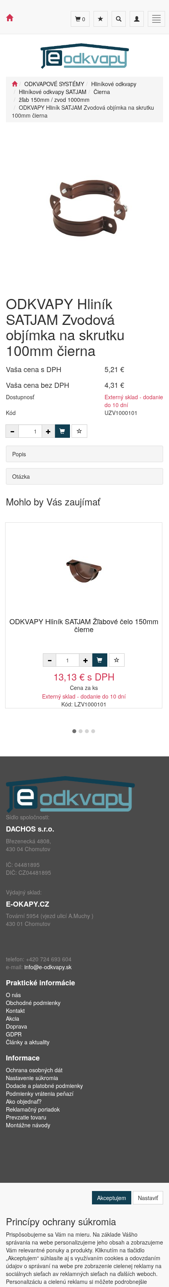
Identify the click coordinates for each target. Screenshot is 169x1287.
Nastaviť (148, 1198)
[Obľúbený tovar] (101, 19)
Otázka (21, 476)
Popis (19, 454)
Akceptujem (111, 1198)
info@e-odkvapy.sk (48, 967)
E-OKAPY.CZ (27, 904)
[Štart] (14, 84)
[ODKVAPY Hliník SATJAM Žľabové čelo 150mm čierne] (83, 570)
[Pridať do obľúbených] (79, 431)
